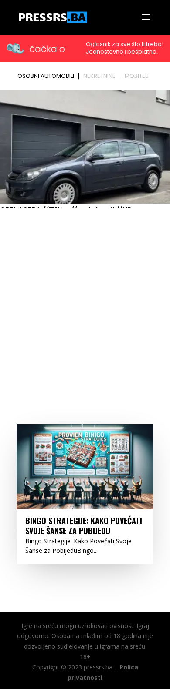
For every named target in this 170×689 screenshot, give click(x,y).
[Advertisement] (85, 300)
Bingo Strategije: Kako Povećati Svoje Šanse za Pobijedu (83, 525)
